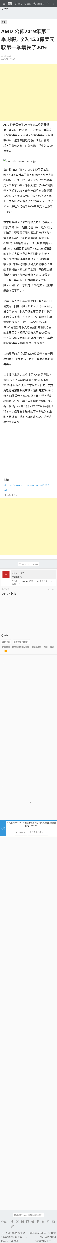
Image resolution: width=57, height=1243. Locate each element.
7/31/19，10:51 (8, 59)
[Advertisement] (28, 92)
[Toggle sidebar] (53, 4)
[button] (4, 3)
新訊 (4, 21)
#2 (53, 589)
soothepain (6, 56)
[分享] (49, 589)
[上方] (2, 651)
